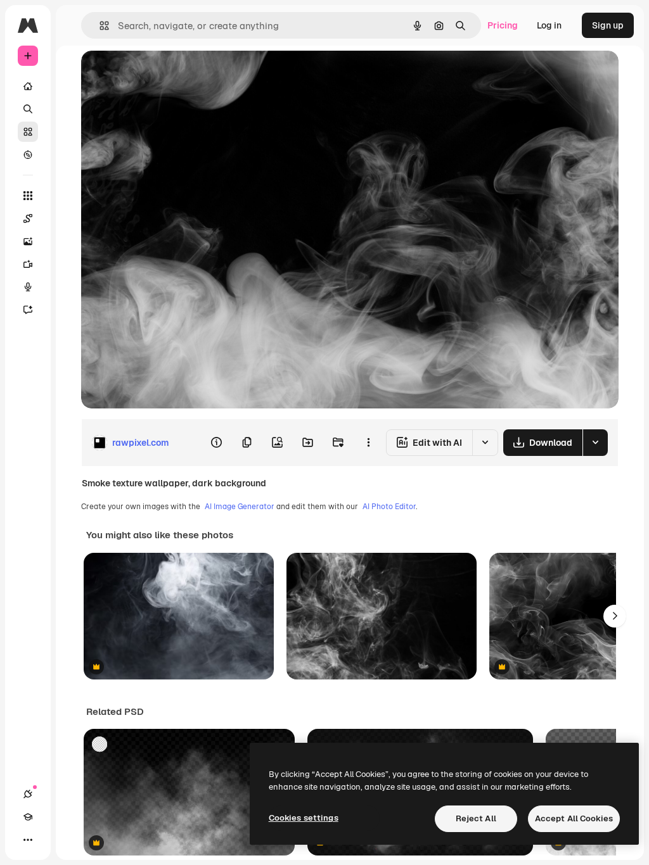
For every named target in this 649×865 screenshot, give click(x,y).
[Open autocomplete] (99, 25)
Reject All (476, 818)
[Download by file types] (595, 442)
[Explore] (28, 154)
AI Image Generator (239, 507)
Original (162, 74)
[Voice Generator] (28, 287)
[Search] (28, 109)
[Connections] (28, 794)
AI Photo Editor (389, 507)
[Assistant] (28, 310)
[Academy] (28, 817)
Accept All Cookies (574, 818)
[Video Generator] (28, 264)
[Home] (28, 86)
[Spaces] (28, 218)
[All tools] (28, 196)
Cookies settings (303, 817)
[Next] (614, 616)
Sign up (608, 25)
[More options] (368, 442)
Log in (549, 25)
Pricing (502, 25)
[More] (28, 840)
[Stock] (28, 132)
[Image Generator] (28, 241)
